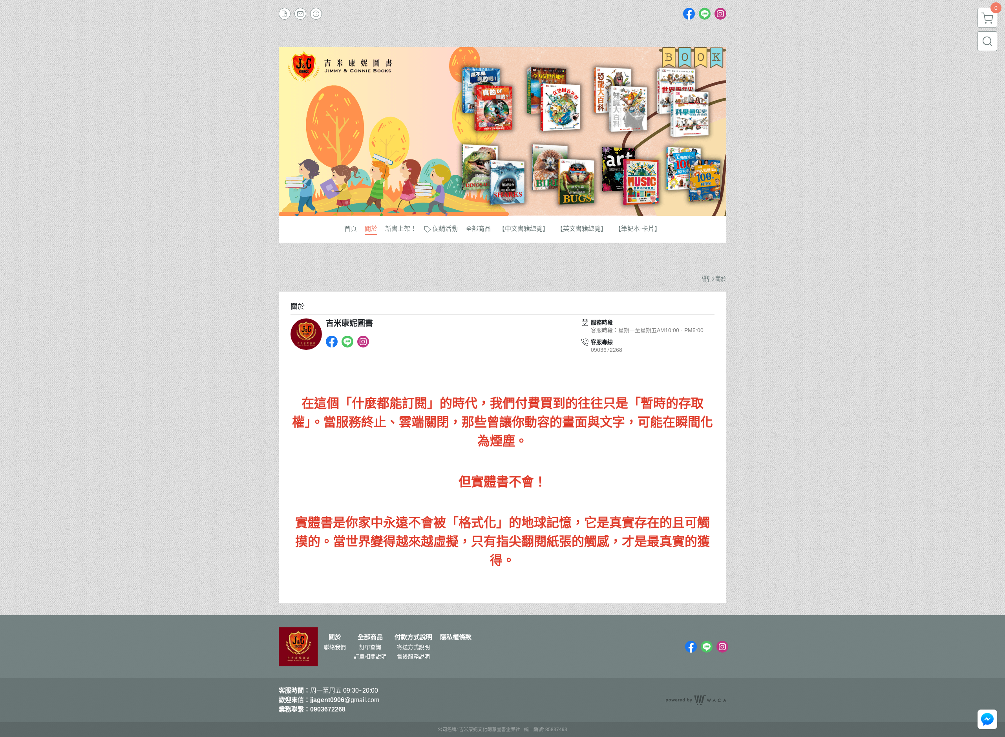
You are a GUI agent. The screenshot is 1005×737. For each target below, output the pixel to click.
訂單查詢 (370, 647)
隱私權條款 (455, 637)
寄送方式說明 (413, 647)
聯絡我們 (335, 647)
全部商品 (370, 637)
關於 (335, 637)
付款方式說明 (413, 637)
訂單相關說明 (370, 656)
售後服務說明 (413, 656)
